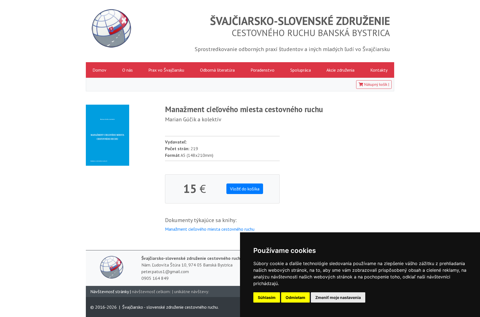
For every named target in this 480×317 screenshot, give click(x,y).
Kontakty (379, 70)
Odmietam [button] (295, 297)
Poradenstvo (262, 70)
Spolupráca (300, 70)
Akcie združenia (340, 70)
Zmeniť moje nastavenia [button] (338, 297)
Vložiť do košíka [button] (244, 189)
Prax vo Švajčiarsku (166, 70)
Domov (99, 70)
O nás (127, 70)
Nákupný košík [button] (376, 84)
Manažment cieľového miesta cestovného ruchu (209, 229)
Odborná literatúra (217, 70)
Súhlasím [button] (267, 297)
